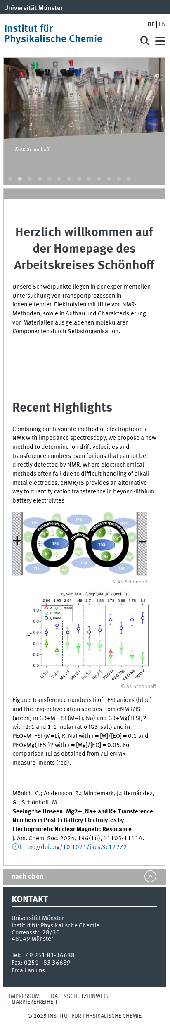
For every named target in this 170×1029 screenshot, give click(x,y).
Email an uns (28, 970)
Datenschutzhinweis (80, 996)
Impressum (24, 996)
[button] (10, 179)
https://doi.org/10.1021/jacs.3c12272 (73, 847)
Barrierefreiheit (35, 1002)
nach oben (27, 876)
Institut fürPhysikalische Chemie (53, 34)
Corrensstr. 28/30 (36, 932)
